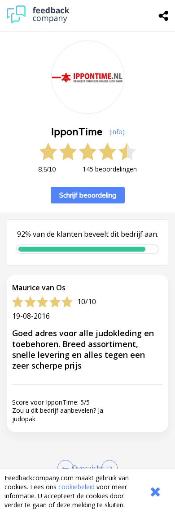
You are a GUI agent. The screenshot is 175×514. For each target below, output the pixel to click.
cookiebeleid (76, 486)
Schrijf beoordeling (87, 195)
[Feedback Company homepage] (38, 21)
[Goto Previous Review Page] (67, 468)
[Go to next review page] (108, 468)
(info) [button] (117, 131)
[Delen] (163, 16)
